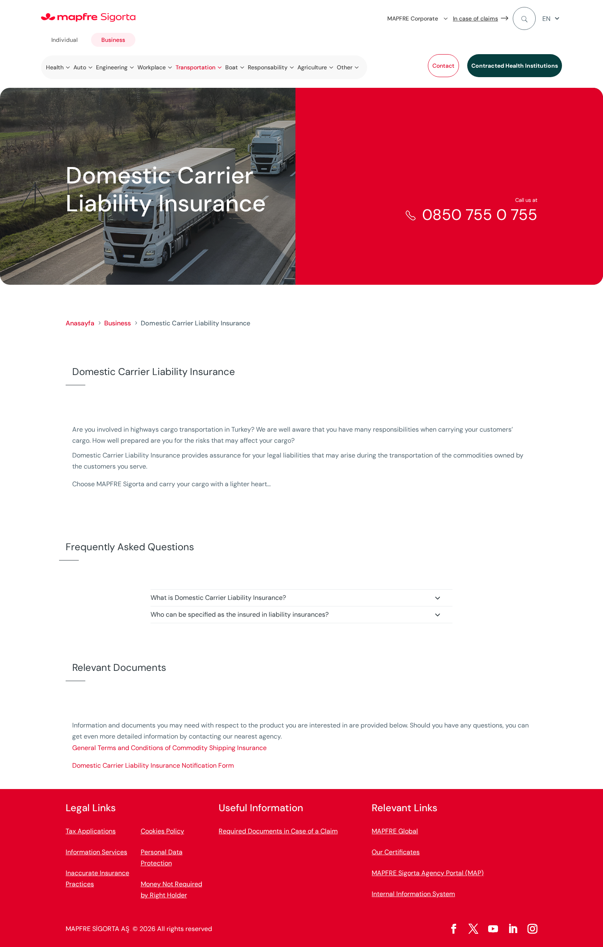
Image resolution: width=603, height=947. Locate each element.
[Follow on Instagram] (532, 929)
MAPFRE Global (395, 831)
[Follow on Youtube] (493, 929)
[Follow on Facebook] (454, 929)
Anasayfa (80, 323)
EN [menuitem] (546, 18)
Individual (64, 39)
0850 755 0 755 (479, 214)
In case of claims (475, 18)
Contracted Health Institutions (514, 65)
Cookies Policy (162, 831)
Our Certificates (396, 852)
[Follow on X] (473, 929)
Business (113, 39)
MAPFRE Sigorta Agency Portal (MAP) (428, 873)
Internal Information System (413, 894)
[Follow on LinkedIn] (513, 929)
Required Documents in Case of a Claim (278, 831)
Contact (443, 65)
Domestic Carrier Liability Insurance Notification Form (153, 765)
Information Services (96, 852)
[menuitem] (552, 18)
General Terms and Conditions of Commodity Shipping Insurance (169, 747)
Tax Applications (91, 831)
